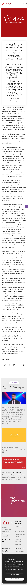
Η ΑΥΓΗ (17, 529)
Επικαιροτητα (5, 407)
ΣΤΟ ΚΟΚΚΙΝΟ (19, 531)
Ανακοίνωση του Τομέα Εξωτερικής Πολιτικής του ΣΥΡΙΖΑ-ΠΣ (14, 450)
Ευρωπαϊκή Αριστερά (18, 540)
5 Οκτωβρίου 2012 (14, 98)
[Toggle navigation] (26, 3)
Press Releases (19, 551)
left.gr (17, 536)
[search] (23, 3)
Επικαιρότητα (14, 101)
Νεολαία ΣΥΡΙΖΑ (19, 534)
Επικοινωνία (18, 526)
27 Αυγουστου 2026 (16, 407)
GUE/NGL (18, 544)
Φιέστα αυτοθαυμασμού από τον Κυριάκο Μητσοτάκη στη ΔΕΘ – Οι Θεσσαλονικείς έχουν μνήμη (13, 477)
